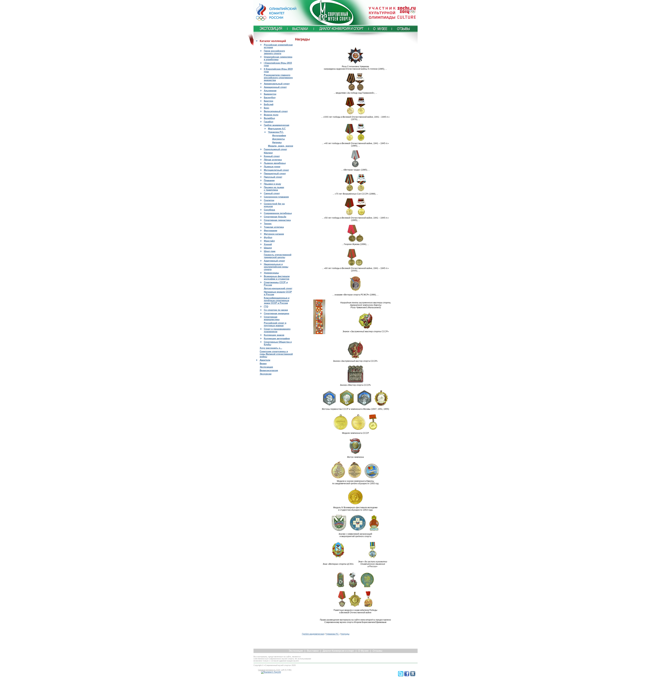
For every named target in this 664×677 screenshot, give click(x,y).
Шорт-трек (269, 251)
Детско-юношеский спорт (278, 288)
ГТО (266, 306)
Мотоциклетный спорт (276, 170)
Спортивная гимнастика (277, 220)
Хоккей (268, 244)
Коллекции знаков (274, 335)
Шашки (268, 248)
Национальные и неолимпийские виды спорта (276, 267)
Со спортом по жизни (276, 310)
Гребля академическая (276, 125)
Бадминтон (270, 94)
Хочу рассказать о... (271, 348)
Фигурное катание (274, 234)
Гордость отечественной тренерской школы (277, 256)
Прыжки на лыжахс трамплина (274, 188)
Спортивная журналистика (271, 318)
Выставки (313, 650)
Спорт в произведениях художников (277, 330)
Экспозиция (266, 367)
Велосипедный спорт (276, 111)
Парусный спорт (273, 177)
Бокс (266, 108)
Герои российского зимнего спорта (274, 52)
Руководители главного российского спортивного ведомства (278, 78)
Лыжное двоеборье (275, 163)
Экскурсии (265, 374)
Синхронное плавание (276, 197)
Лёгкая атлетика (273, 159)
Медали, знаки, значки (280, 146)
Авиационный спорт (275, 87)
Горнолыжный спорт (275, 149)
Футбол (268, 237)
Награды (277, 142)
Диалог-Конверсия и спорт (338, 650)
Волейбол (269, 118)
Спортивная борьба (275, 216)
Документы (278, 139)
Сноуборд (269, 210)
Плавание (269, 180)
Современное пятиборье (278, 213)
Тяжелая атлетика (274, 227)
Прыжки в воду (272, 184)
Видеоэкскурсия (269, 370)
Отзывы (377, 650)
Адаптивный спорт (274, 260)
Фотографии (279, 135)
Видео (263, 363)
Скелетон (269, 200)
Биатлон (268, 101)
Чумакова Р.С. (276, 132)
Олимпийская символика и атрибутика (278, 58)
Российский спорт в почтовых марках (275, 324)
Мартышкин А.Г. (277, 128)
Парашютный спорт (275, 173)
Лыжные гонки (272, 166)
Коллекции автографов (277, 338)
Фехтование (270, 230)
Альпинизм (270, 90)
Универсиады (271, 273)
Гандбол (268, 121)
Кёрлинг (268, 153)
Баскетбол (269, 97)
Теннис (268, 223)
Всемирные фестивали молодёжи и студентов (277, 277)
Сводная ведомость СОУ (269, 670)
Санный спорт (272, 193)
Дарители (265, 360)
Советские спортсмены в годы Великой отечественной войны (276, 354)
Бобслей (268, 104)
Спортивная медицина (276, 313)
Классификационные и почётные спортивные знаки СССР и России (276, 300)
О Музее (363, 650)
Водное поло (271, 114)
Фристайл (269, 241)
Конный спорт (272, 156)
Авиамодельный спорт (277, 83)
